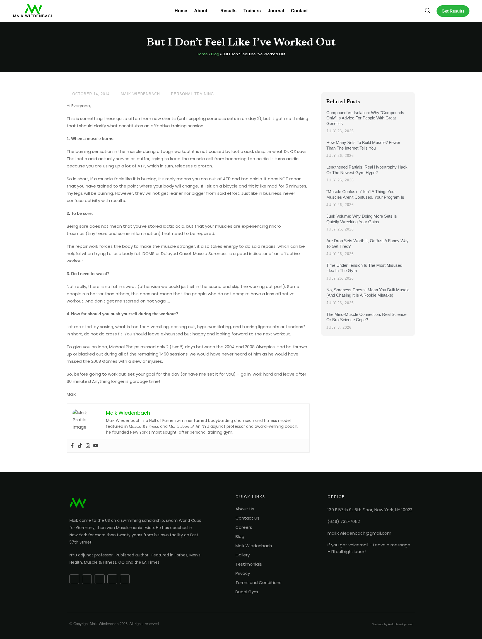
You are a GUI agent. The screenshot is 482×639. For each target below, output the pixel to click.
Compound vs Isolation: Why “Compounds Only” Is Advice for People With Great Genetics (365, 118)
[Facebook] (72, 445)
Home (181, 10)
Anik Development (400, 624)
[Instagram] (87, 445)
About (200, 10)
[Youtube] (95, 445)
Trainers (252, 10)
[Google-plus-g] (87, 579)
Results (228, 10)
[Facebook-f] (74, 579)
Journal (276, 10)
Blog (215, 54)
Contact (299, 10)
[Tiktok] (80, 445)
